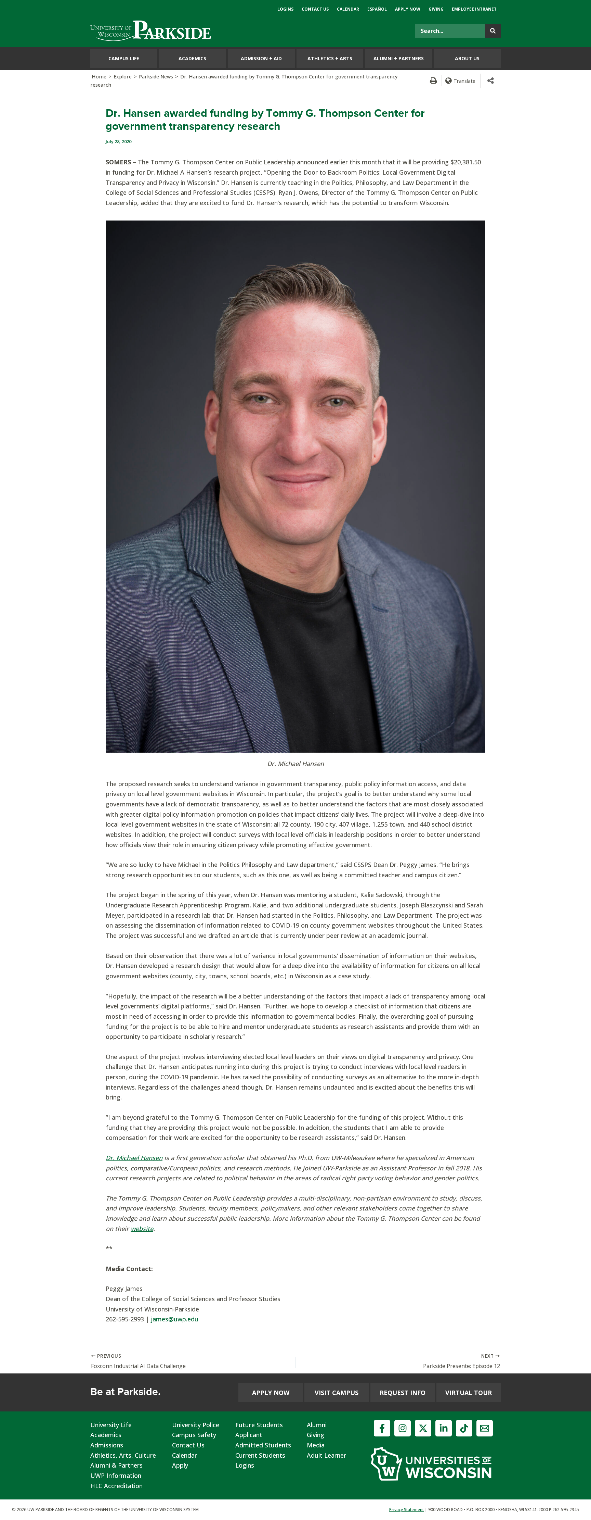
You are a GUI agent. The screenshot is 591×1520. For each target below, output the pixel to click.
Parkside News (156, 76)
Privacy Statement (406, 1509)
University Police (195, 1425)
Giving (315, 1435)
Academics (105, 1435)
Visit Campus (336, 1393)
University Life (111, 1425)
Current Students (260, 1455)
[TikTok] (464, 1428)
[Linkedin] (443, 1428)
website (142, 1228)
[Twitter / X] (423, 1428)
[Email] (484, 1428)
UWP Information (115, 1475)
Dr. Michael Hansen (134, 1158)
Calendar (184, 1455)
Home (99, 76)
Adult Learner (326, 1455)
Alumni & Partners (116, 1465)
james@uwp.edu (174, 1319)
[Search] (493, 31)
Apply (180, 1465)
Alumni (317, 1425)
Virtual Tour (468, 1393)
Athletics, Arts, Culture (123, 1455)
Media (316, 1445)
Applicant (248, 1435)
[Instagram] (402, 1428)
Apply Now (270, 1393)
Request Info (402, 1393)
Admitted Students (263, 1445)
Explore (123, 76)
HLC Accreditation (116, 1486)
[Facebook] (382, 1428)
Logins (244, 1465)
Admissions (106, 1445)
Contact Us (188, 1445)
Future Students (259, 1425)
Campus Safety (194, 1435)
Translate (464, 80)
